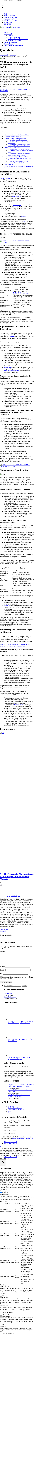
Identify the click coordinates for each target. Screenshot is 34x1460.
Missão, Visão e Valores (15, 37)
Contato (10, 1113)
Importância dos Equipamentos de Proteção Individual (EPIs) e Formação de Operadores (20, 145)
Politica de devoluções (10, 1143)
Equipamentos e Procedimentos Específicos (16, 138)
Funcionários (18, 705)
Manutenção (8, 367)
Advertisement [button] (4, 1314)
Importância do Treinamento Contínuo (19, 149)
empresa (23, 216)
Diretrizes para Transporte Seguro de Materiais (17, 156)
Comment (3, 951)
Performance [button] (4, 1295)
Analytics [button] (3, 1304)
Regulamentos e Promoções (16, 1109)
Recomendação (9, 164)
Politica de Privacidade (10, 1157)
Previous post (4, 929)
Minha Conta (8, 22)
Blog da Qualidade (9, 15)
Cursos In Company (10, 997)
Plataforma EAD (9, 19)
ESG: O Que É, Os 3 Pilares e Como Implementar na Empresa (19, 1058)
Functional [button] (3, 1285)
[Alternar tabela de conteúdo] (1, 132)
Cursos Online (8, 993)
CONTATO (7, 24)
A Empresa (11, 35)
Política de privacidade (14, 40)
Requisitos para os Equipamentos (18, 140)
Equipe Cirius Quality (14, 896)
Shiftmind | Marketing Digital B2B (22, 1138)
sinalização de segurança (20, 293)
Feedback (7, 605)
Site (1, 973)
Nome (2, 966)
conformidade (5, 178)
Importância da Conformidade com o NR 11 (17, 135)
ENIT (24, 221)
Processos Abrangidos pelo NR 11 (14, 136)
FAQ (5, 14)
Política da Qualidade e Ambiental (18, 39)
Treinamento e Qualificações (12, 147)
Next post (3, 931)
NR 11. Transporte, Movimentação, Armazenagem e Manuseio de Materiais (17, 876)
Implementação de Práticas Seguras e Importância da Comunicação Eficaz (18, 162)
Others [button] (2, 1324)
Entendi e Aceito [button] (5, 1158)
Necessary (5, 1193)
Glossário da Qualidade (11, 17)
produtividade (16, 196)
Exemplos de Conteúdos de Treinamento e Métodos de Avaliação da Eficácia (19, 154)
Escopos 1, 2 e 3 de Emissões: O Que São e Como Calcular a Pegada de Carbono (21, 1022)
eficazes (12, 336)
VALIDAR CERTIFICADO (12, 20)
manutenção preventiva (11, 370)
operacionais (17, 205)
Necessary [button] (3, 1191)
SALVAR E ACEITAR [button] (7, 1333)
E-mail (2, 970)
